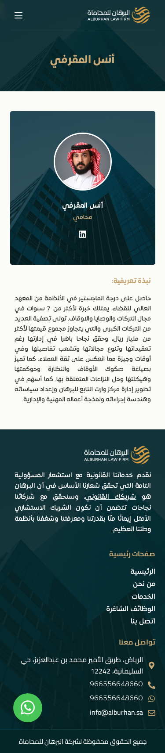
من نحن (144, 584)
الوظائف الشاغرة (130, 609)
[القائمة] (18, 15)
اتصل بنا (143, 621)
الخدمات (143, 597)
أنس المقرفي (82, 206)
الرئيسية (142, 572)
